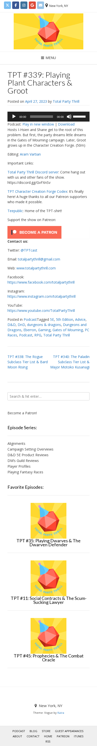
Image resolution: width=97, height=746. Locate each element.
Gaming (44, 329)
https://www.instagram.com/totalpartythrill (41, 296)
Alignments (16, 443)
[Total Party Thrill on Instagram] (23, 5)
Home (48, 736)
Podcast (30, 319)
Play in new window (38, 124)
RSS (48, 741)
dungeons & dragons (44, 324)
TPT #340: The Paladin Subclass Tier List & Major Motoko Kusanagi (70, 361)
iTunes (78, 736)
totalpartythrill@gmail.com (39, 259)
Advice (80, 319)
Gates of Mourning (67, 329)
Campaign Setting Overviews (30, 449)
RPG (37, 335)
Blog (33, 731)
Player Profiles (19, 466)
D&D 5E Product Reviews (27, 455)
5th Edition (64, 319)
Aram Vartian (30, 154)
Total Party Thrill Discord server (32, 172)
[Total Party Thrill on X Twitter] (7, 5)
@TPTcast (29, 250)
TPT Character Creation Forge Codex (37, 191)
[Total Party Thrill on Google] (32, 5)
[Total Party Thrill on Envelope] (40, 5)
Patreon (63, 736)
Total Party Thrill (66, 101)
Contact (33, 736)
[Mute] (69, 116)
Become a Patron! (22, 413)
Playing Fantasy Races (25, 472)
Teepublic (15, 210)
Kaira (60, 712)
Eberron (29, 329)
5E (52, 319)
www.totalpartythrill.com (36, 268)
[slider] (80, 116)
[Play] (13, 116)
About (17, 736)
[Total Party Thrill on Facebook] (15, 5)
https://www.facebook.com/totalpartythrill (41, 282)
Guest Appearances (69, 731)
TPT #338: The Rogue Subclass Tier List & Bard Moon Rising (27, 361)
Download (66, 124)
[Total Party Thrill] (48, 31)
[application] (48, 117)
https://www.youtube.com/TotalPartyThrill (41, 310)
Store (46, 731)
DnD (21, 324)
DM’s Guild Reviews (23, 460)
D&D (11, 324)
